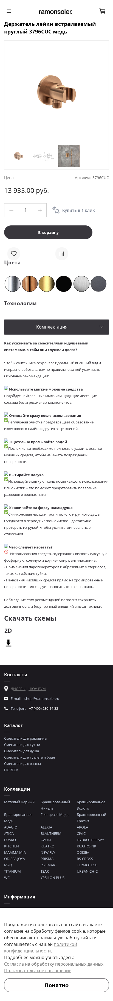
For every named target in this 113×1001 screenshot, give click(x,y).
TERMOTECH (87, 865)
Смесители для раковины (25, 738)
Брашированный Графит (91, 817)
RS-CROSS (85, 858)
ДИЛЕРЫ (18, 688)
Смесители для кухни (22, 744)
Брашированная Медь (18, 817)
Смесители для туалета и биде (29, 757)
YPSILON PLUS (52, 877)
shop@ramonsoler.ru (41, 698)
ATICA (9, 833)
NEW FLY (48, 852)
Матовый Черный (19, 801)
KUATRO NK (86, 846)
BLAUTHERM (51, 833)
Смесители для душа (21, 750)
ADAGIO (10, 827)
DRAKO (10, 839)
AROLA (82, 827)
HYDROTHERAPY (90, 839)
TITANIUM (12, 871)
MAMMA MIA (15, 852)
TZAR (45, 871)
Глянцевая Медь (55, 814)
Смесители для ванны (22, 763)
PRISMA (47, 858)
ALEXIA (46, 827)
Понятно (56, 985)
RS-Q (8, 865)
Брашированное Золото (91, 805)
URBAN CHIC (87, 871)
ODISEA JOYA (14, 858)
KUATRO (47, 846)
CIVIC (81, 833)
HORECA (11, 769)
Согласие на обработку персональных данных (53, 964)
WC (7, 877)
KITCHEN (11, 846)
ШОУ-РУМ (37, 688)
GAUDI (46, 839)
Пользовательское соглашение (37, 971)
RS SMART (49, 865)
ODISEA (83, 852)
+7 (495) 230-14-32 (43, 708)
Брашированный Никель (55, 805)
